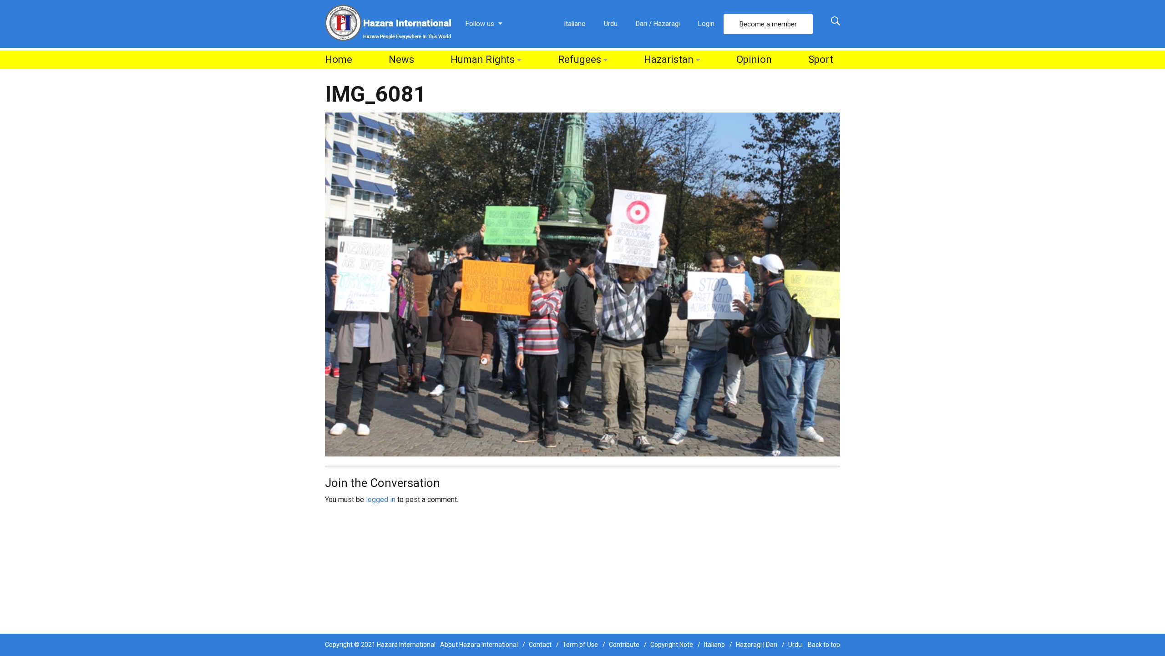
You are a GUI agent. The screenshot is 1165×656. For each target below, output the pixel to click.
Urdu (611, 24)
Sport (820, 59)
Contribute (624, 644)
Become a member (768, 24)
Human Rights (483, 59)
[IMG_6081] (582, 284)
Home (338, 59)
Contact (540, 644)
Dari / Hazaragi (658, 24)
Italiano (575, 24)
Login (706, 24)
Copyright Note (671, 644)
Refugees (579, 59)
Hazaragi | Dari (756, 644)
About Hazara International (479, 644)
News (401, 59)
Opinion (754, 59)
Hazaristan (669, 59)
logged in (380, 499)
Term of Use (580, 644)
